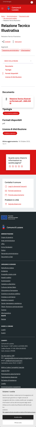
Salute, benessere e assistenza (11, 303)
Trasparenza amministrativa (10, 50)
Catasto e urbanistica (8, 284)
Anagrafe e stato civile (8, 274)
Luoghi (3, 329)
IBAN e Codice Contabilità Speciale (12, 367)
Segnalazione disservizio (9, 377)
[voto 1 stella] (9, 166)
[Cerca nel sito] (30, 8)
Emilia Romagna (7, 2)
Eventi (3, 333)
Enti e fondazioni (6, 247)
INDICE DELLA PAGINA (11, 61)
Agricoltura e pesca (7, 268)
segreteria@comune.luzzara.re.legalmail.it (18, 358)
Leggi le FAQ (5, 370)
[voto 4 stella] (18, 166)
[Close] (34, 389)
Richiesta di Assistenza (8, 380)
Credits (3, 383)
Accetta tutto (18, 417)
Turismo (3, 310)
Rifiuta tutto (18, 423)
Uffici (2, 244)
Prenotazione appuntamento (10, 374)
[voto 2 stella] (12, 166)
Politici (3, 250)
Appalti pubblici (6, 277)
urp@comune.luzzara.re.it (14, 360)
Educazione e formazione (9, 290)
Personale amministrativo (9, 253)
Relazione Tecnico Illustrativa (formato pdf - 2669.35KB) (20, 101)
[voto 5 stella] (21, 166)
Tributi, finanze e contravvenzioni (12, 306)
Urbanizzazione (25, 50)
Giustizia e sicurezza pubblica (10, 293)
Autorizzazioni (5, 280)
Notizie (3, 319)
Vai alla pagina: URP (7, 355)
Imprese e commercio (8, 297)
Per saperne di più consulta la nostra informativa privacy (19, 412)
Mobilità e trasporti (7, 300)
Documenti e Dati (7, 256)
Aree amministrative (8, 240)
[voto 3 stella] (15, 166)
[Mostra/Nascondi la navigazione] (2, 8)
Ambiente (4, 271)
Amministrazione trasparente (11, 387)
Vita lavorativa (6, 313)
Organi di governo (7, 237)
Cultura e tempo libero (8, 287)
